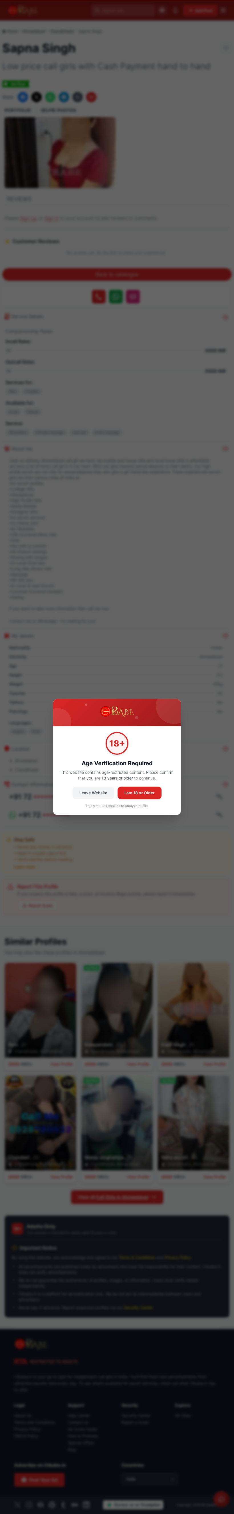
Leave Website (93, 792)
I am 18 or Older (139, 792)
